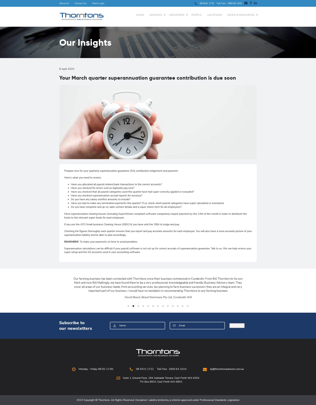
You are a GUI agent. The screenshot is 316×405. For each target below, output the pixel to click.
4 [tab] (143, 306)
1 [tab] (128, 306)
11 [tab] (177, 306)
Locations (214, 15)
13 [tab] (187, 306)
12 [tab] (182, 306)
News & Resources (241, 15)
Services (156, 15)
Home (140, 15)
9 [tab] (168, 306)
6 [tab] (153, 306)
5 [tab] (148, 306)
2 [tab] (133, 306)
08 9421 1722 (206, 3)
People (196, 15)
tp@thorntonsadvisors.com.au (227, 369)
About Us (64, 3)
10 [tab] (172, 306)
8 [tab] (163, 306)
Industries (176, 15)
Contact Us (80, 3)
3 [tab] (138, 306)
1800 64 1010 (234, 3)
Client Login (98, 3)
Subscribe (237, 325)
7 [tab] (158, 306)
